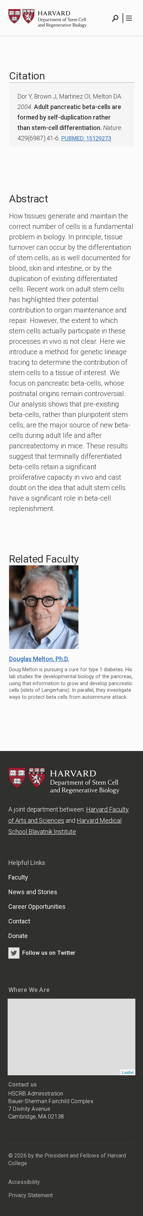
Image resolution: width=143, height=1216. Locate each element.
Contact (19, 921)
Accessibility (24, 1182)
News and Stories (32, 892)
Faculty (18, 877)
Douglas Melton (39, 659)
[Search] (115, 18)
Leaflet (128, 1072)
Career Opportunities (37, 906)
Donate (18, 935)
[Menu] (129, 18)
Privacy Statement (30, 1195)
